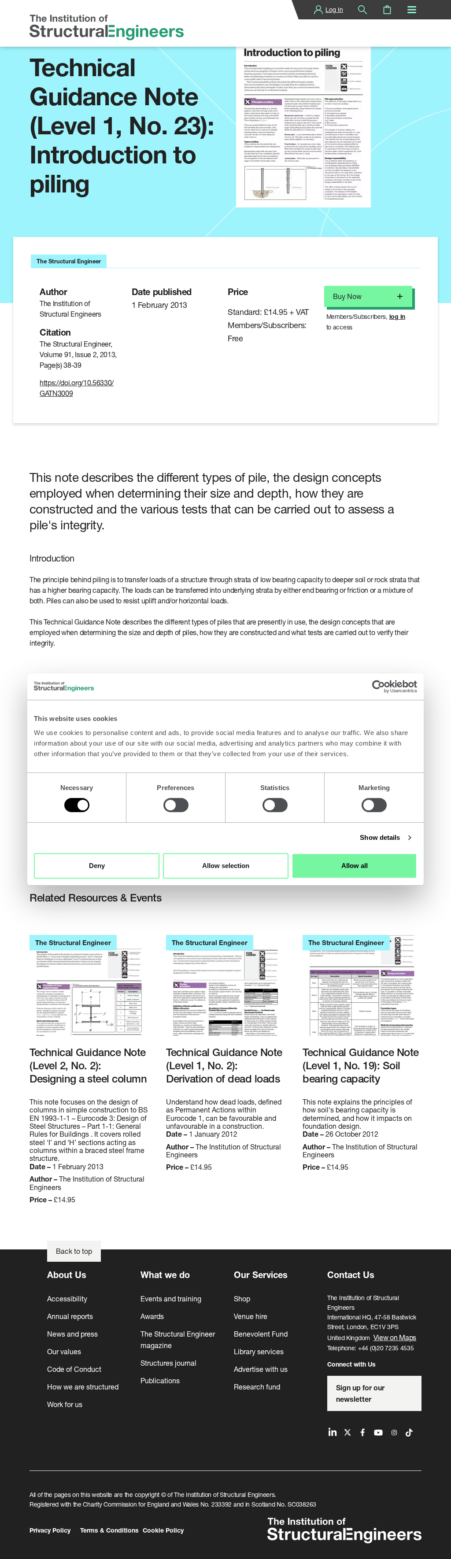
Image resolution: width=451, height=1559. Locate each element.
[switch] (176, 805)
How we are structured (82, 1386)
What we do (165, 1275)
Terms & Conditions (109, 1530)
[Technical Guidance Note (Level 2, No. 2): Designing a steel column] (89, 990)
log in (397, 316)
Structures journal (168, 1363)
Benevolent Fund (261, 1334)
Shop (242, 1298)
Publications (160, 1380)
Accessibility (67, 1298)
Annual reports (70, 1316)
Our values (64, 1351)
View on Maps (395, 1337)
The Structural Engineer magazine (177, 1339)
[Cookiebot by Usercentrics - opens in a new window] (378, 686)
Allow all (354, 865)
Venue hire (250, 1316)
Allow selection (225, 865)
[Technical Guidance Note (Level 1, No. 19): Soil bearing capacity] (362, 990)
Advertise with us (261, 1369)
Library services (259, 1351)
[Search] (362, 9)
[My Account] (318, 9)
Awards (152, 1316)
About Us (66, 1275)
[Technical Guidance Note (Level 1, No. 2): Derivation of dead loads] (225, 990)
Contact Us (350, 1275)
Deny (97, 865)
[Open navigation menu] (412, 9)
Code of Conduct (74, 1369)
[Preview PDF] (303, 118)
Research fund (257, 1386)
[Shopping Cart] (387, 9)
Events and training (170, 1298)
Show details (380, 837)
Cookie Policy (163, 1530)
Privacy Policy (50, 1530)
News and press (72, 1334)
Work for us (64, 1404)
